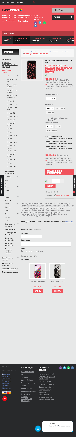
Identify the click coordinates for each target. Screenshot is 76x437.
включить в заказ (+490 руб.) (60, 144)
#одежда (68, 68)
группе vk (69, 222)
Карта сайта (25, 394)
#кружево (50, 68)
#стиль (60, 70)
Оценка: (24, 248)
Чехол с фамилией (46, 374)
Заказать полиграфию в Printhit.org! (26, 399)
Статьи (23, 386)
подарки (55, 40)
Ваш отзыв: (25, 240)
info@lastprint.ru (9, 21)
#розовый (50, 70)
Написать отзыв (62, 195)
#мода (59, 68)
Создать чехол (45, 381)
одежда (38, 40)
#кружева (61, 65)
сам (7, 40)
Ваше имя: (25, 233)
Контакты (19, 2)
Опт (3, 2)
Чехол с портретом (46, 384)
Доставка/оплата (27, 372)
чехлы (21, 40)
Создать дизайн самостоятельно (55, 172)
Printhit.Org (23, 21)
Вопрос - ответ (26, 388)
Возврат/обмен (27, 380)
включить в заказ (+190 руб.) (60, 139)
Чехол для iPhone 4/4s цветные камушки (38, 281)
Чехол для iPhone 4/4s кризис (57, 281)
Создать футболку (46, 387)
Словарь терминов (28, 391)
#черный (49, 72)
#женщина (50, 65)
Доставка (10, 2)
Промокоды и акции (29, 383)
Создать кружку (45, 390)
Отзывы (48, 195)
